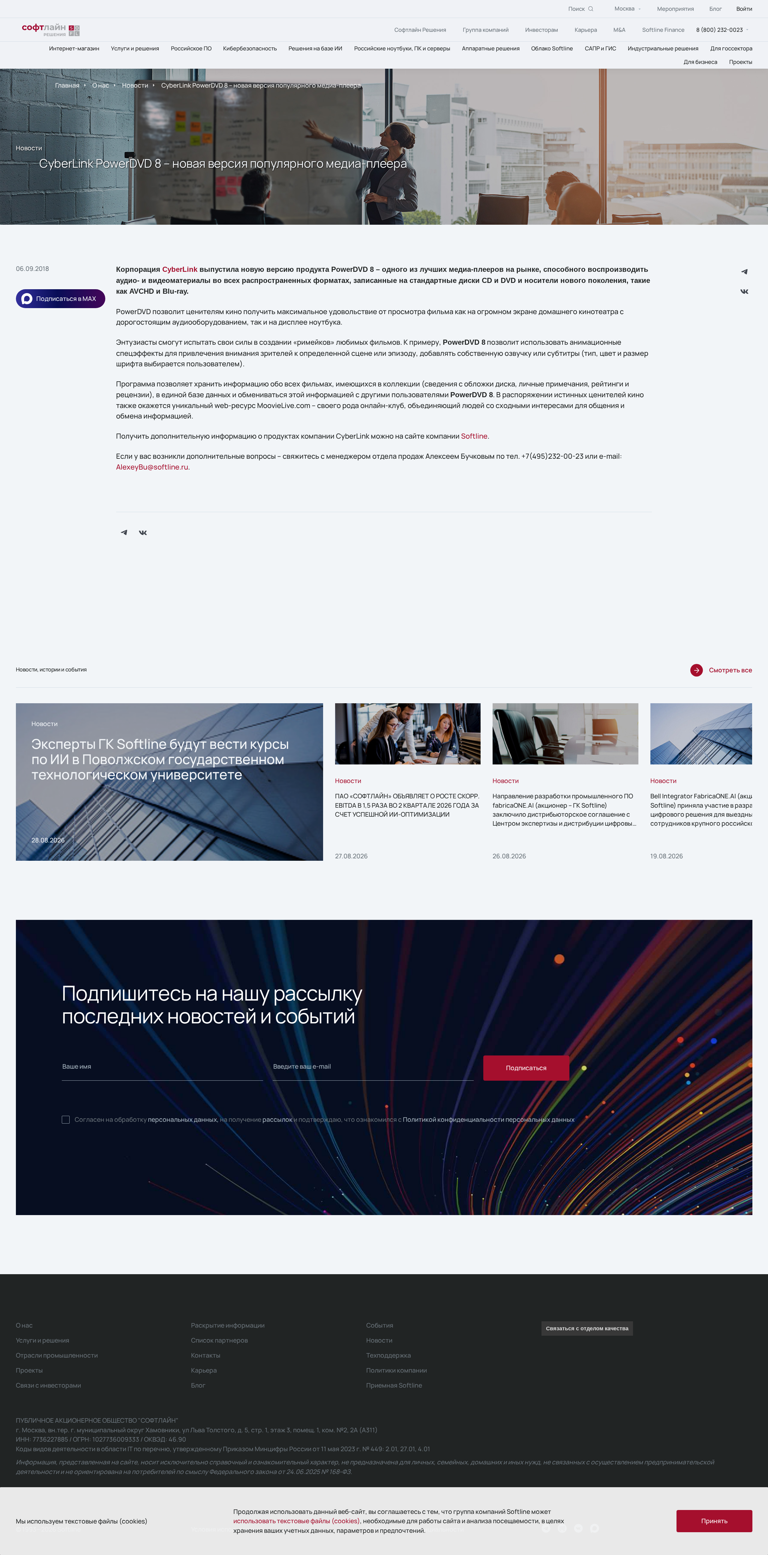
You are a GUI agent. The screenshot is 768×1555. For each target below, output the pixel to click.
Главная (67, 85)
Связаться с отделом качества (587, 1328)
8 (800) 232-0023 (719, 30)
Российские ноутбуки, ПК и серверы (402, 49)
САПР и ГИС (600, 49)
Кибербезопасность (250, 49)
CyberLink (179, 269)
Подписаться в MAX (66, 298)
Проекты (740, 62)
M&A (620, 30)
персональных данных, (183, 1119)
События (379, 1325)
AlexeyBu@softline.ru (152, 467)
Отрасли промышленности (57, 1355)
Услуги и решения (135, 49)
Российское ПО (191, 49)
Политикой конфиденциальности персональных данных (488, 1119)
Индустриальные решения (663, 49)
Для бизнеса (700, 62)
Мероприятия (675, 9)
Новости (135, 85)
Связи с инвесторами (48, 1385)
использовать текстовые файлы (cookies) (296, 1521)
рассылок (277, 1119)
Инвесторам (541, 30)
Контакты (205, 1355)
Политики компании (396, 1370)
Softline (474, 436)
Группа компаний (486, 30)
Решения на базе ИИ (315, 49)
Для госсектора (731, 49)
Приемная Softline (394, 1385)
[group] (169, 782)
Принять (714, 1521)
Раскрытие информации (228, 1325)
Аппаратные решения (491, 49)
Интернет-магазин (74, 49)
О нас (100, 85)
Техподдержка (388, 1355)
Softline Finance (663, 30)
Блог (716, 9)
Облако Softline (552, 49)
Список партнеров (219, 1340)
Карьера (586, 30)
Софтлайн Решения (420, 30)
